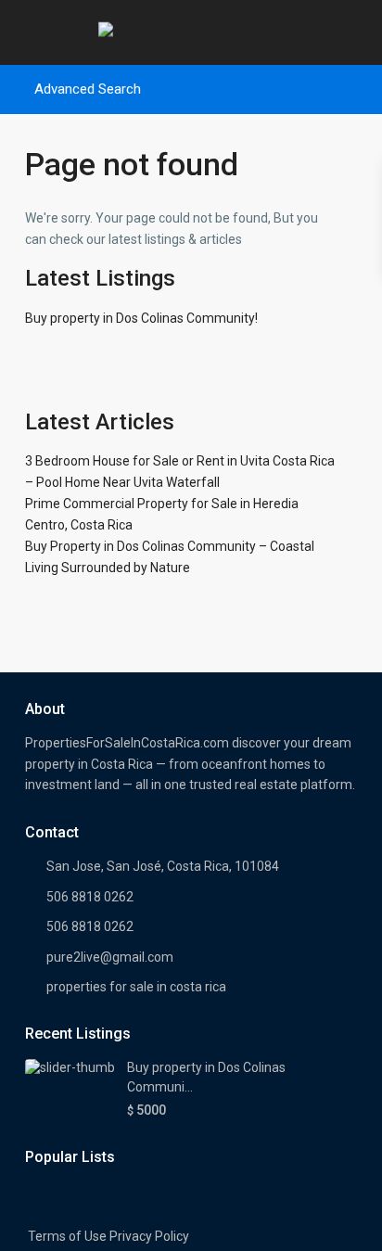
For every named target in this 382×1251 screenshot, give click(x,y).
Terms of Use (67, 1236)
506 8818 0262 (90, 896)
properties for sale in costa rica (136, 986)
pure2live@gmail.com (109, 957)
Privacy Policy (149, 1236)
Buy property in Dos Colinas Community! (141, 318)
